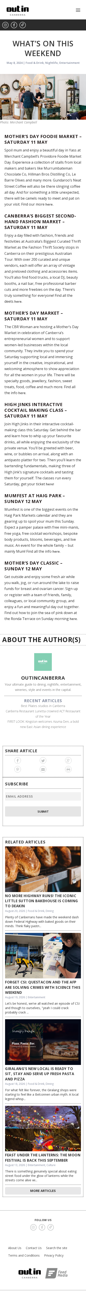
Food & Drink (35, 63)
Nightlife (51, 63)
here (18, 301)
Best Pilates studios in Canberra (43, 706)
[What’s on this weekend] (43, 96)
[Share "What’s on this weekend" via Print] (68, 769)
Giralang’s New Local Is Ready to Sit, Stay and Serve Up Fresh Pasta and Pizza (39, 1073)
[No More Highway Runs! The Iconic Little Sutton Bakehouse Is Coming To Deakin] (43, 869)
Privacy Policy (54, 1255)
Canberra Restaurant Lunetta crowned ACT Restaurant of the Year (43, 713)
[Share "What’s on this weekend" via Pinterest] (17, 769)
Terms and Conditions (24, 1255)
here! (50, 484)
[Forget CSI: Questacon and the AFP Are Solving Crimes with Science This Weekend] (43, 955)
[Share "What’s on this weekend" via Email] (43, 769)
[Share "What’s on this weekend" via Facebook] (17, 760)
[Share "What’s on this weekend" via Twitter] (43, 760)
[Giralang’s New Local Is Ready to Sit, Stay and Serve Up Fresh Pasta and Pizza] (43, 1042)
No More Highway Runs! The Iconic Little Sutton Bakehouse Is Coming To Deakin (41, 901)
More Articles (43, 1190)
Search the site (56, 1248)
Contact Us (34, 1248)
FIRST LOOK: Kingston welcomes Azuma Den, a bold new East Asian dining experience (43, 724)
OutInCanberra (43, 677)
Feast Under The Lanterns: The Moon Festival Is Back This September (42, 1158)
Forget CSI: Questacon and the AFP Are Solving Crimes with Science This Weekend (42, 987)
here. (49, 204)
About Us (14, 1248)
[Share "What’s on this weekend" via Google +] (68, 760)
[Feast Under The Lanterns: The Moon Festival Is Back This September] (43, 1128)
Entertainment (69, 63)
